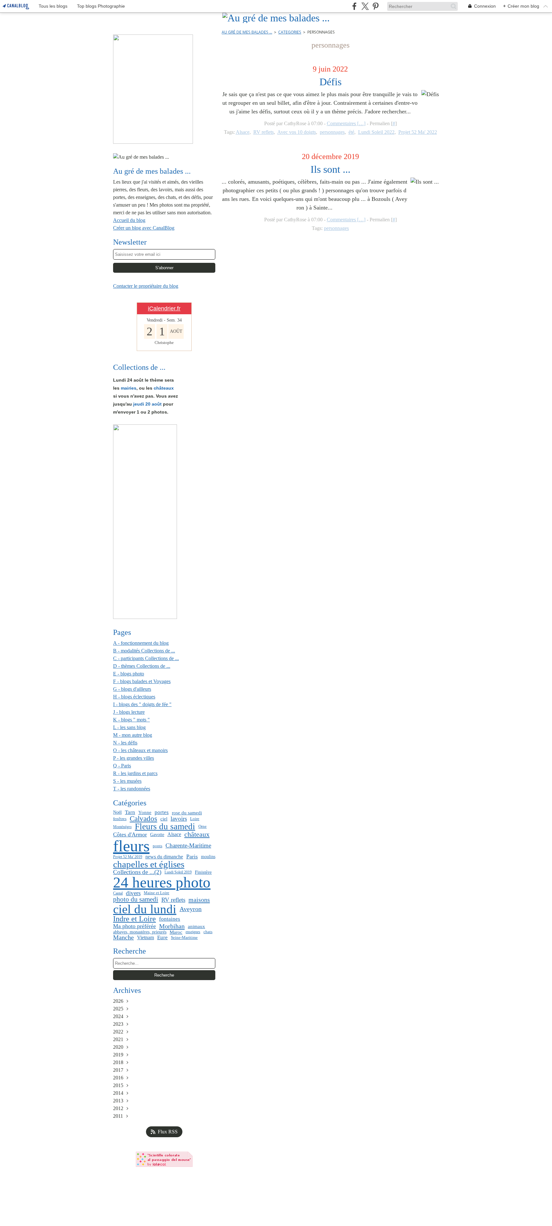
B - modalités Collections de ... (144, 650)
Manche (123, 937)
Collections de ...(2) (137, 872)
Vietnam (145, 937)
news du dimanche (164, 856)
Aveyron (191, 909)
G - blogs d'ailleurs (132, 689)
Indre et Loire (134, 919)
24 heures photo (162, 882)
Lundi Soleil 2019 (178, 872)
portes (162, 812)
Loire (194, 819)
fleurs (131, 846)
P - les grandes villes (133, 758)
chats (207, 932)
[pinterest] (375, 6)
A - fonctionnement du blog (141, 643)
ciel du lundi (144, 909)
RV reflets (173, 900)
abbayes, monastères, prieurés (139, 932)
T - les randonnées (131, 788)
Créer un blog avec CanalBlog (143, 228)
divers (133, 893)
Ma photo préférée (134, 926)
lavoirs (179, 819)
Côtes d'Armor (130, 834)
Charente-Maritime (188, 846)
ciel (163, 818)
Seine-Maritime (184, 937)
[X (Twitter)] (365, 6)
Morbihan (172, 926)
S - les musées (127, 781)
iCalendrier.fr (164, 308)
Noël (117, 812)
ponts (157, 846)
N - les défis (125, 742)
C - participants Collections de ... (146, 658)
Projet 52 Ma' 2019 (127, 857)
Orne (202, 827)
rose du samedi (187, 812)
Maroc (176, 932)
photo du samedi (135, 899)
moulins (208, 857)
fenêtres (119, 819)
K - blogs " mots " (131, 719)
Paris (192, 857)
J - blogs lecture (129, 712)
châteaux (197, 834)
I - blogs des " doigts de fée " (142, 704)
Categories (289, 32)
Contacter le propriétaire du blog (145, 286)
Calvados (143, 819)
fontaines (169, 919)
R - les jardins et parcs (135, 773)
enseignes (193, 932)
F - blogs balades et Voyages (142, 681)
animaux (196, 926)
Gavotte (157, 834)
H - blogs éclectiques (134, 696)
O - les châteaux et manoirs (140, 750)
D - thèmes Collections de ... (141, 666)
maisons (199, 899)
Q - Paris (122, 765)
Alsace (174, 834)
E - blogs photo (128, 673)
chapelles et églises (148, 864)
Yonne (144, 812)
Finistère (203, 872)
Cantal (118, 893)
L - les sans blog (129, 727)
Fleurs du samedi (165, 826)
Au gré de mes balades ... (247, 32)
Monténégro (122, 827)
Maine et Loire (156, 893)
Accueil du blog (129, 220)
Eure (162, 937)
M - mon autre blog (132, 735)
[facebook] (354, 6)
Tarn (130, 812)
